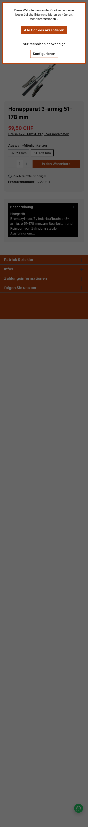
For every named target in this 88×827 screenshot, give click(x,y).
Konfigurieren (44, 54)
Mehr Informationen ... (44, 19)
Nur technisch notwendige (44, 44)
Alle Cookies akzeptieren (44, 30)
